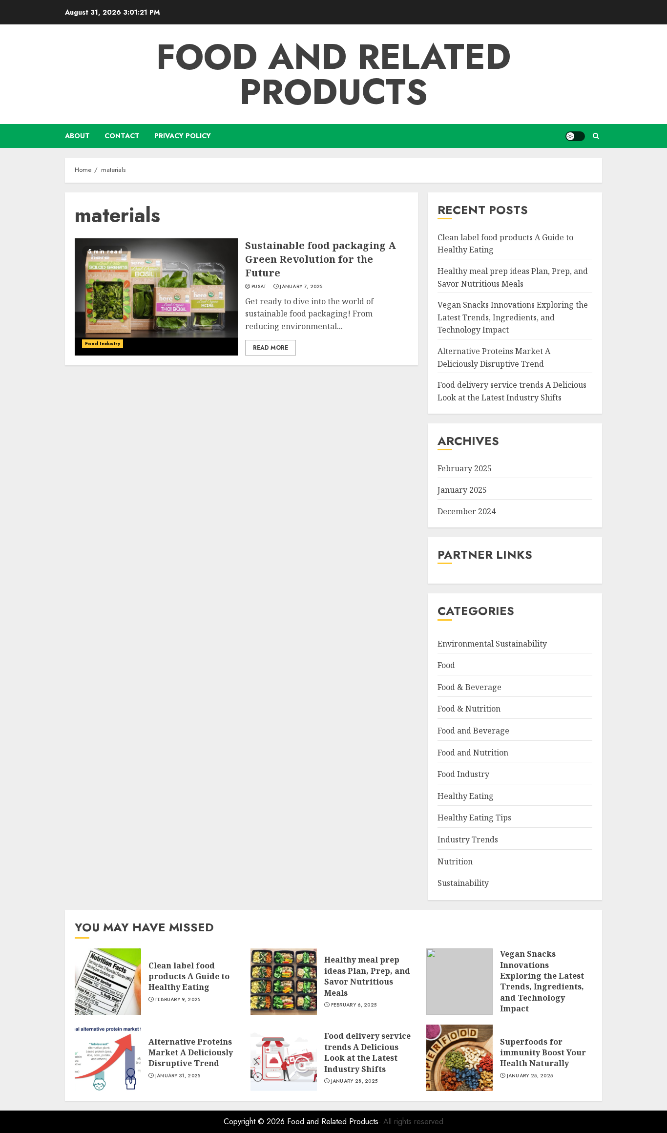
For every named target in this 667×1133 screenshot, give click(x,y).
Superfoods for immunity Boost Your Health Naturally (543, 1052)
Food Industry (102, 343)
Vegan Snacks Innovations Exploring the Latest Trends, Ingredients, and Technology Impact (513, 317)
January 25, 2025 (530, 1075)
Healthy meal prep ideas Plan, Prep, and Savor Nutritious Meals (367, 976)
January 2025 (462, 489)
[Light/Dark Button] (575, 136)
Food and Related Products (333, 74)
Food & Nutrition (469, 709)
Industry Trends (468, 839)
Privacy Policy (182, 136)
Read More (270, 347)
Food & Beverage (469, 687)
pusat (259, 286)
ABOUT (77, 136)
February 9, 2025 (178, 999)
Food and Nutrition (473, 752)
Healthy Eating (466, 796)
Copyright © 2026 (255, 1121)
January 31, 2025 (178, 1075)
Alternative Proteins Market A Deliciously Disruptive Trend (190, 1052)
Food (446, 665)
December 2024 (467, 511)
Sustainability (463, 883)
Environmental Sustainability (492, 643)
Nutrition (455, 861)
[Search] (596, 136)
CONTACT (122, 136)
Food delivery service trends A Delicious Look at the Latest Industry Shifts (367, 1052)
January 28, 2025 (354, 1081)
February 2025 (465, 468)
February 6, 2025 (354, 1005)
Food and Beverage (473, 730)
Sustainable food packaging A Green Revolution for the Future (320, 259)
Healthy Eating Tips (474, 818)
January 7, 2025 (301, 286)
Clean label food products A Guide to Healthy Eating (188, 976)
